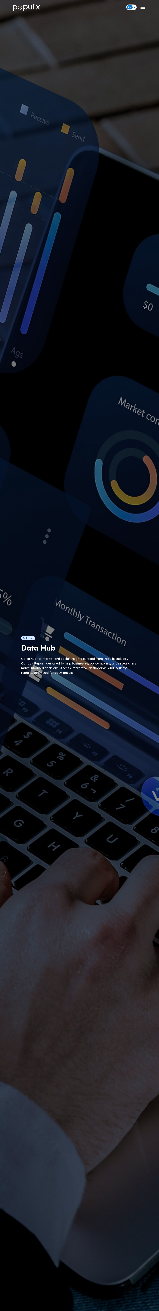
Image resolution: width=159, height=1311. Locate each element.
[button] (79, 7)
